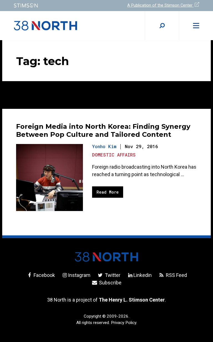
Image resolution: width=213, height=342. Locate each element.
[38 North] (106, 257)
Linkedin (142, 275)
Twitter (112, 275)
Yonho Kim (104, 146)
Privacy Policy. (124, 322)
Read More (108, 192)
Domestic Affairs (114, 155)
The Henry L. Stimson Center (132, 300)
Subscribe (109, 283)
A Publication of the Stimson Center (160, 5)
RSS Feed (176, 275)
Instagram (79, 275)
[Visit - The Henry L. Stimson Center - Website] (57, 5)
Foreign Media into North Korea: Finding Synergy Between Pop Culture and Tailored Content (103, 130)
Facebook (43, 275)
